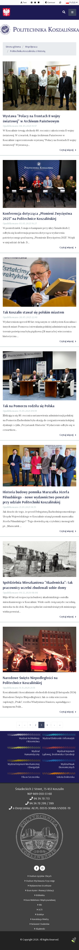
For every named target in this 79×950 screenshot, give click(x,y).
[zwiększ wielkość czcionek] (32, 2)
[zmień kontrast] (60, 2)
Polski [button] (72, 2)
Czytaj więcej (66, 149)
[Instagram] (42, 868)
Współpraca (31, 46)
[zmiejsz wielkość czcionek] (35, 2)
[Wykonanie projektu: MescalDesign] (73, 941)
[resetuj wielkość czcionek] (38, 2)
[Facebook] (36, 868)
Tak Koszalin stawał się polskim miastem (33, 312)
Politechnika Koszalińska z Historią (27, 51)
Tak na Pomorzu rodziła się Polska (28, 406)
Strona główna (13, 46)
